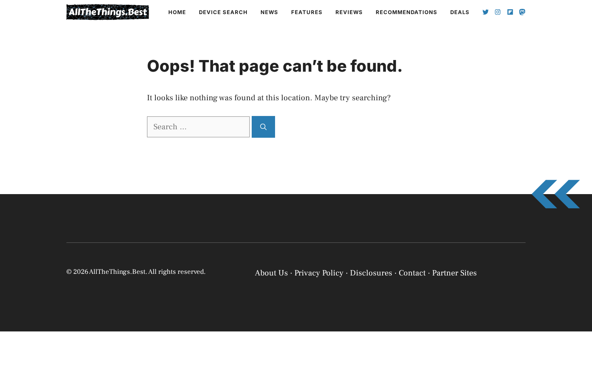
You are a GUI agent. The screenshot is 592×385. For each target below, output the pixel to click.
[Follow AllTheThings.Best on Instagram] (498, 12)
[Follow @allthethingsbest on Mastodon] (522, 12)
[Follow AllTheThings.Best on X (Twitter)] (485, 12)
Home (177, 12)
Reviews (349, 12)
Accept (482, 350)
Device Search (223, 12)
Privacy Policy (463, 370)
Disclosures (371, 273)
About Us (271, 273)
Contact (412, 273)
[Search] (263, 127)
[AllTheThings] (107, 12)
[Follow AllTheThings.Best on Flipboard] (510, 12)
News (269, 12)
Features (307, 12)
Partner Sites (454, 273)
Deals (460, 12)
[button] (576, 289)
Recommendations (406, 12)
